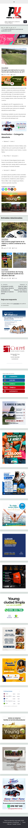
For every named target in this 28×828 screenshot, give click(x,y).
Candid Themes (16, 824)
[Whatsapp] (6, 189)
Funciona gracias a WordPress (11, 822)
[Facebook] (3, 189)
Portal (13, 74)
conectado (16, 303)
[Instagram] (9, 189)
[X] (12, 189)
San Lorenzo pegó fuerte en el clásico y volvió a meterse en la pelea (13, 243)
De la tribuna (4, 67)
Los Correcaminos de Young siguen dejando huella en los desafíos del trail (12, 274)
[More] (15, 189)
